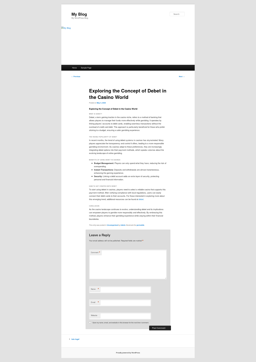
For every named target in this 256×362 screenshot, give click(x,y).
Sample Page (86, 67)
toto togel (75, 339)
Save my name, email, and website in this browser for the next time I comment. (121, 322)
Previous (75, 76)
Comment (95, 252)
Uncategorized (112, 225)
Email (95, 302)
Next (182, 76)
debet (141, 199)
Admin (123, 225)
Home (74, 67)
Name (95, 289)
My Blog (79, 14)
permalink (140, 225)
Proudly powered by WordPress (128, 352)
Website (94, 315)
